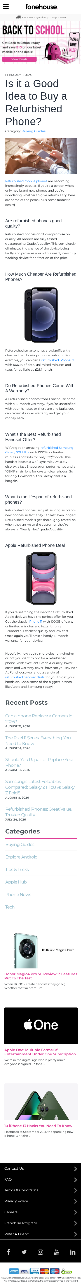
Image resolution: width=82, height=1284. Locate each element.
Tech (10, 907)
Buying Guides (33, 131)
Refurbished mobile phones (26, 181)
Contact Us (14, 1168)
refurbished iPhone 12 (57, 360)
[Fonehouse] (40, 7)
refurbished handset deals (25, 677)
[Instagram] (40, 1252)
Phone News (18, 894)
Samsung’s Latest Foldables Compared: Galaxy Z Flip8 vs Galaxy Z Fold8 (40, 787)
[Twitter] (24, 1252)
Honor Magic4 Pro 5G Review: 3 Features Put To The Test (40, 976)
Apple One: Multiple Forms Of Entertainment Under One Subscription (40, 1052)
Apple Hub (16, 882)
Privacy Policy (16, 1201)
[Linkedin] (72, 1252)
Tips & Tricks (17, 869)
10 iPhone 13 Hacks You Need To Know (38, 1126)
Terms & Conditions (21, 1190)
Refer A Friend (16, 1234)
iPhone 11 (35, 621)
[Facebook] (8, 1252)
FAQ (8, 1179)
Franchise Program (20, 1223)
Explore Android (21, 857)
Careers (10, 1212)
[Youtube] (56, 1252)
